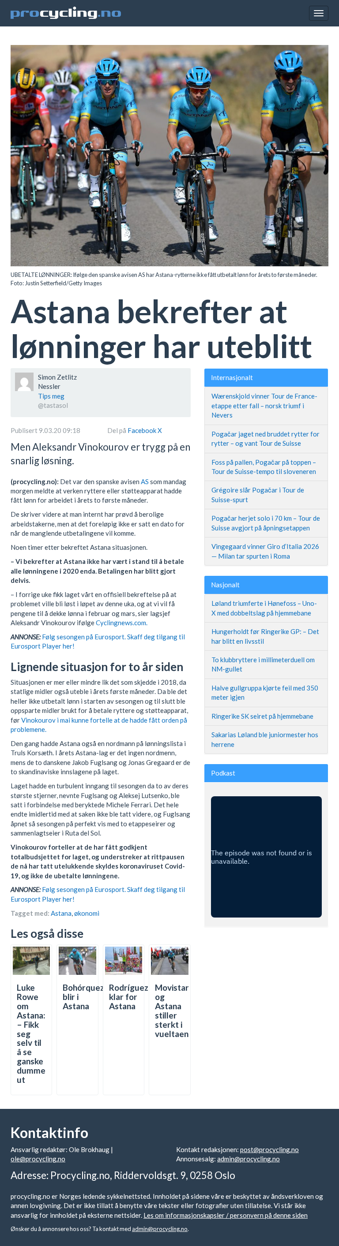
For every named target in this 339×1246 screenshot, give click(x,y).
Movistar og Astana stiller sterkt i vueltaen (172, 1010)
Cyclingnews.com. (121, 623)
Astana (61, 913)
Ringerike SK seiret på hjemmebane (262, 716)
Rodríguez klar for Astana (128, 996)
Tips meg (51, 396)
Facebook (143, 430)
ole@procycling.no (38, 1159)
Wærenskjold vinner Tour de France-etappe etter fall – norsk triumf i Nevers (264, 405)
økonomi (86, 913)
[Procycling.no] (66, 13)
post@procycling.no (269, 1149)
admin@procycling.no (248, 1159)
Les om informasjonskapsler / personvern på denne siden (225, 1215)
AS (145, 481)
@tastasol (53, 405)
